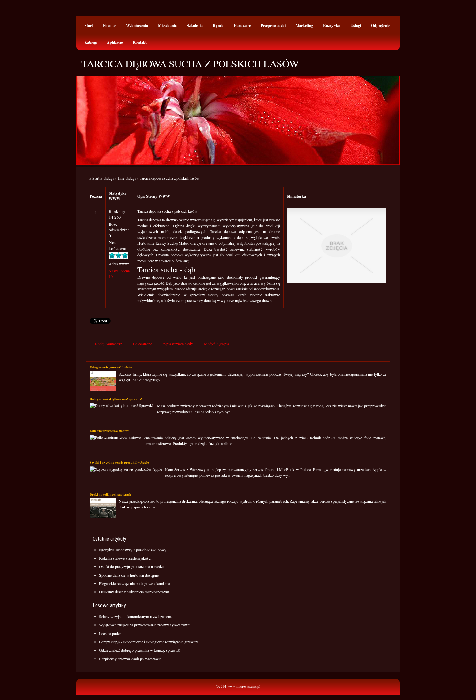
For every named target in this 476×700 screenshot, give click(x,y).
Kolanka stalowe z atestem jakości (125, 558)
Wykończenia (137, 25)
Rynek (218, 25)
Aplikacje (115, 42)
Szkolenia (195, 25)
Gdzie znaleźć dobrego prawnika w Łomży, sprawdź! (139, 650)
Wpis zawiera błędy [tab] (178, 343)
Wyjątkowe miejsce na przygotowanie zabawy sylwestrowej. (145, 624)
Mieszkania (167, 25)
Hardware (242, 25)
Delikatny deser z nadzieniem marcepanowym (134, 591)
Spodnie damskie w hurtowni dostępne (129, 575)
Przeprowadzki (273, 25)
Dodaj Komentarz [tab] (108, 343)
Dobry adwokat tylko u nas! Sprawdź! (116, 399)
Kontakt (140, 42)
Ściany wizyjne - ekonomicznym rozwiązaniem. (135, 616)
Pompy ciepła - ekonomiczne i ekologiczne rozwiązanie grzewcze (148, 641)
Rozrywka (331, 25)
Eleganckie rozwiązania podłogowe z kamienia (134, 583)
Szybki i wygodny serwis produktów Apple (119, 462)
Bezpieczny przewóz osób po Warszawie (130, 658)
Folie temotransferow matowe (109, 430)
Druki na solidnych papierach (110, 494)
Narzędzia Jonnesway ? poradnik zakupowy (132, 549)
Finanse (109, 25)
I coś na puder (110, 633)
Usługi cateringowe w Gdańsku (111, 367)
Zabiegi (91, 42)
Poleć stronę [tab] (142, 343)
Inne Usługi (127, 178)
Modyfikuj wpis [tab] (216, 343)
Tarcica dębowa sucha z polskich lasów (169, 178)
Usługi (355, 25)
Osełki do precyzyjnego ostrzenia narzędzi (131, 566)
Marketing (304, 25)
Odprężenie (380, 25)
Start (89, 25)
